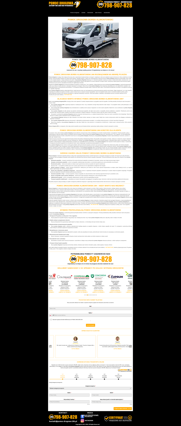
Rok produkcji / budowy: (69, 399)
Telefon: (91, 312)
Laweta (83, 12)
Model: (111, 392)
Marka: (69, 392)
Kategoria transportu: (90, 386)
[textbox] (89, 388)
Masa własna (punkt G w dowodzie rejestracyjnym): (111, 399)
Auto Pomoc (98, 12)
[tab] (62, 376)
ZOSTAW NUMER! (90, 325)
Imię (90, 306)
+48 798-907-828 (68, 94)
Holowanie (90, 12)
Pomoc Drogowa (74, 12)
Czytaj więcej (69, 348)
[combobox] (51, 315)
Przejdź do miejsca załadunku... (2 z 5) (122, 408)
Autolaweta (107, 12)
